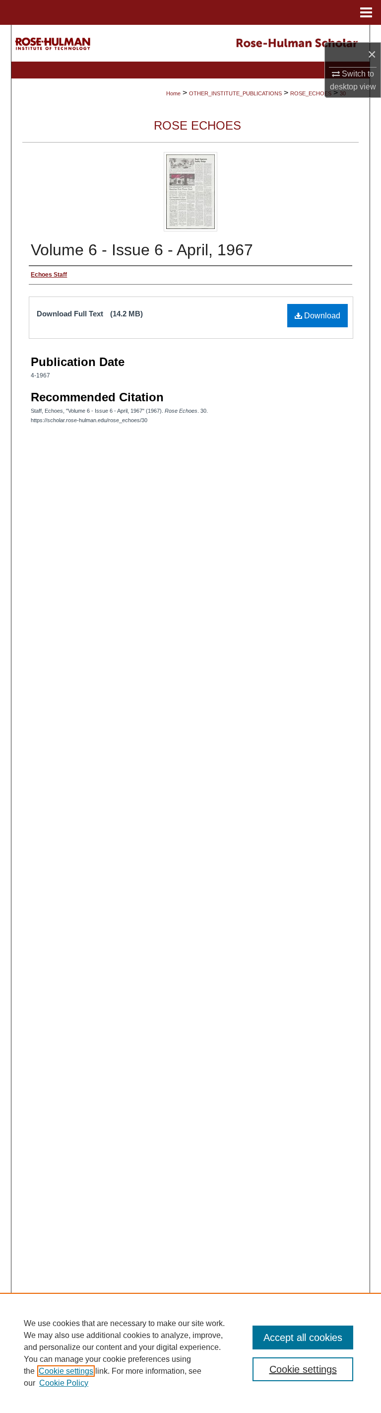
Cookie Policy (63, 1383)
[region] (190, 1353)
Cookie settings (66, 1371)
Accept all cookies (302, 1337)
